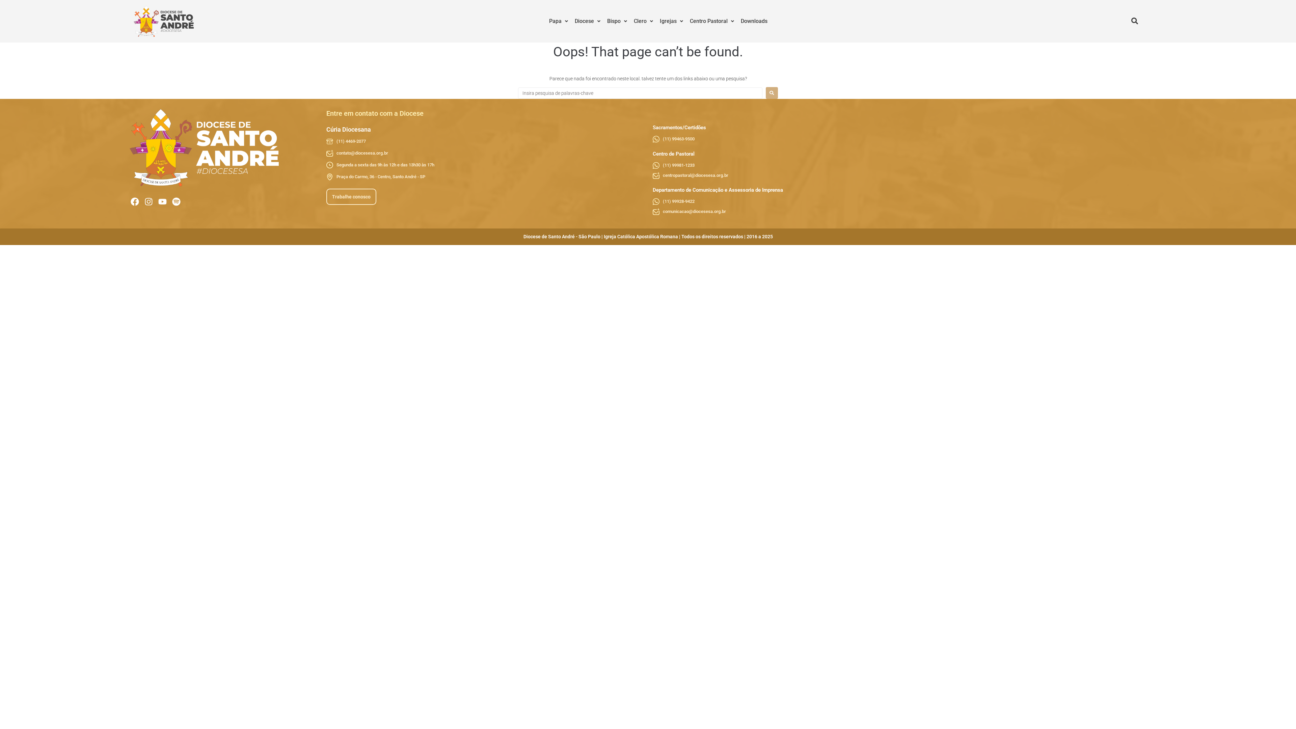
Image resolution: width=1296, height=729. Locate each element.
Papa (555, 21)
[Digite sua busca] (1135, 21)
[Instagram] (148, 201)
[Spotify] (176, 201)
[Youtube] (162, 201)
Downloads (754, 21)
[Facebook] (135, 201)
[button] (558, 21)
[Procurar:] (640, 93)
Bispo (614, 21)
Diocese (584, 21)
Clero (640, 21)
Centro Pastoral (709, 21)
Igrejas (668, 21)
